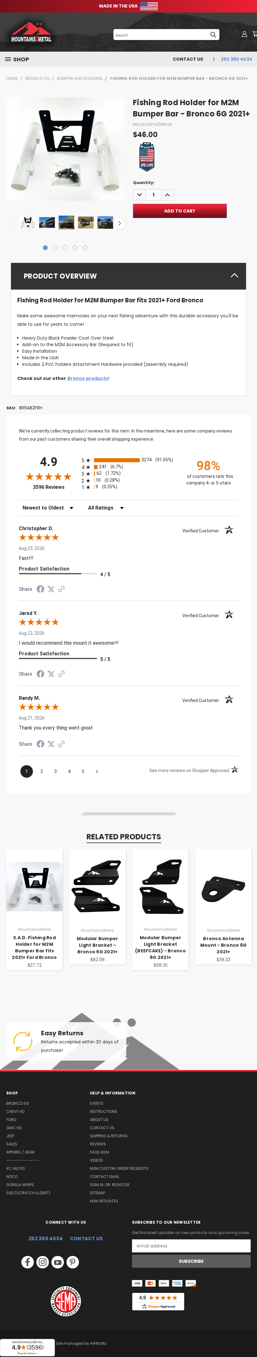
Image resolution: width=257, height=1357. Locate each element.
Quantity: (144, 183)
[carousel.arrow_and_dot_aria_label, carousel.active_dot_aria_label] (45, 247)
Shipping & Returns (109, 1136)
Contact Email (104, 1176)
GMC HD (14, 1127)
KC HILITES (15, 1168)
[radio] (128, 460)
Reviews (98, 1144)
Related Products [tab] (124, 837)
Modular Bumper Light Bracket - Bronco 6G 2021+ (97, 945)
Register (120, 1184)
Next (119, 223)
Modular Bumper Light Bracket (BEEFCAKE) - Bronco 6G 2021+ (160, 947)
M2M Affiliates (104, 1201)
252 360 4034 (46, 1238)
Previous (11, 223)
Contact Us (188, 59)
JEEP (10, 1136)
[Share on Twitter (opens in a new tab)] (51, 589)
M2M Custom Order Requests (119, 1168)
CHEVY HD (15, 1111)
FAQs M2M (99, 1152)
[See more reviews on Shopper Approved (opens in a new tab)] (61, 589)
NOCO (12, 1176)
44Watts (98, 1343)
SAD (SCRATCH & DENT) (28, 1193)
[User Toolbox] (244, 34)
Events (96, 1103)
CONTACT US (86, 1238)
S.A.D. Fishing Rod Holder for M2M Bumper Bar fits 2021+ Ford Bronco (34, 947)
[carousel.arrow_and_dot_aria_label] (55, 247)
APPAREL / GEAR (20, 1152)
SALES (11, 1144)
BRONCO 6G (17, 1103)
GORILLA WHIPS (20, 1184)
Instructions (103, 1111)
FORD (11, 1119)
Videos (96, 1160)
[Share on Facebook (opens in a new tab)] (40, 589)
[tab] (128, 276)
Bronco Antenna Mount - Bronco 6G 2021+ (223, 945)
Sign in (97, 1184)
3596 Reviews (55, 487)
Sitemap (97, 1193)
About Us (99, 1119)
